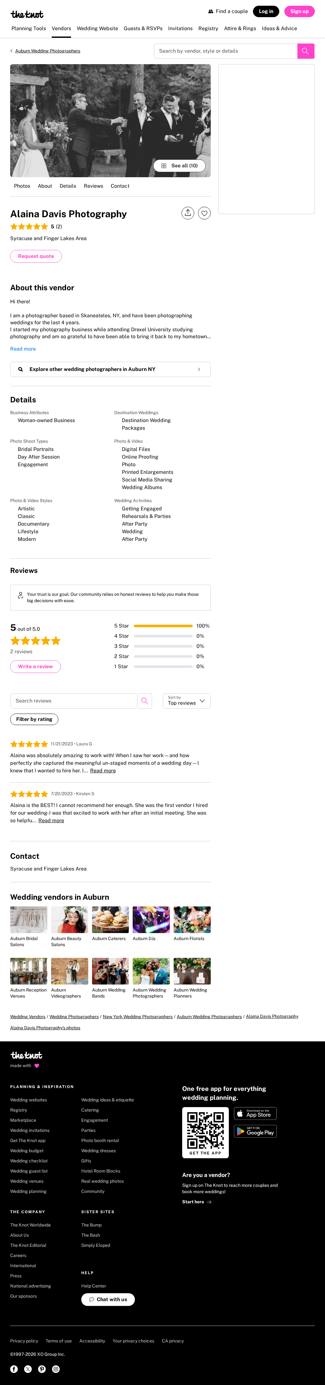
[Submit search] (306, 51)
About (45, 186)
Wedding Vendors (27, 1016)
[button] (187, 701)
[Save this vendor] (204, 213)
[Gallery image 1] (110, 120)
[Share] (188, 213)
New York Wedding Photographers (138, 1016)
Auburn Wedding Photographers (47, 50)
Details (68, 186)
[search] (144, 701)
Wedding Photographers (74, 1016)
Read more (23, 349)
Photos (22, 186)
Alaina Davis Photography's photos (45, 1027)
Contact (120, 186)
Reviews (93, 186)
